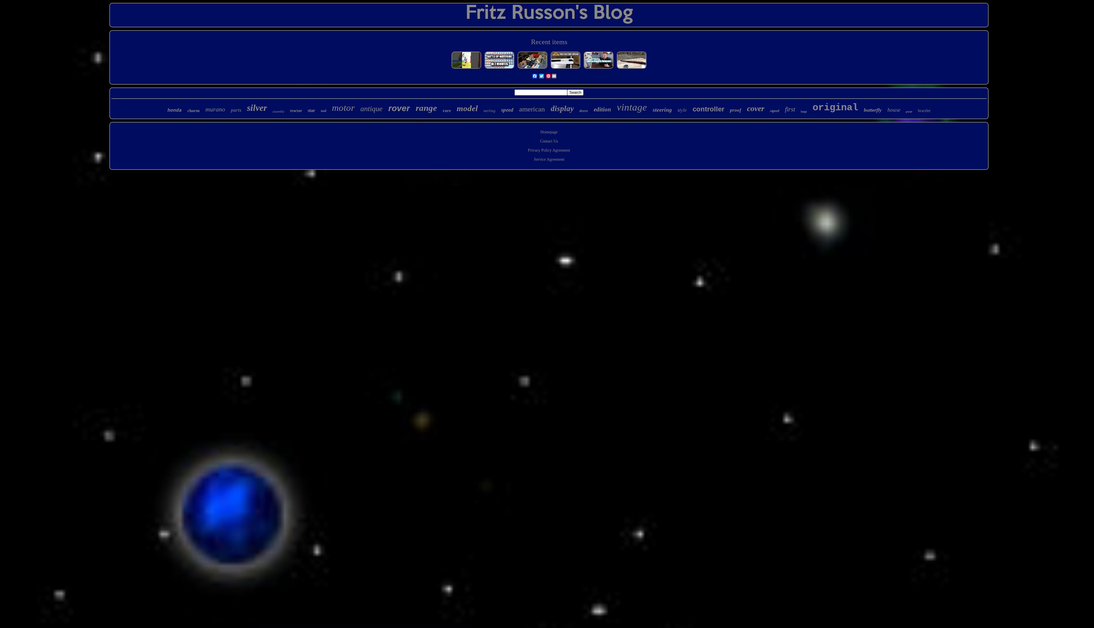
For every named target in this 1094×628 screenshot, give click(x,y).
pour (909, 111)
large (804, 111)
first (790, 109)
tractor (296, 111)
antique (371, 109)
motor (343, 108)
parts (236, 110)
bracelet (924, 111)
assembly (278, 111)
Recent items (549, 42)
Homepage (549, 132)
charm (193, 110)
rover (399, 108)
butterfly (873, 110)
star (311, 110)
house (893, 110)
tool (323, 111)
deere (583, 111)
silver (257, 108)
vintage (632, 107)
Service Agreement (549, 159)
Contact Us (549, 141)
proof (735, 110)
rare (447, 110)
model (467, 108)
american (532, 109)
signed (774, 111)
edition (602, 109)
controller (708, 109)
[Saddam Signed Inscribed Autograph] (599, 68)
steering (662, 110)
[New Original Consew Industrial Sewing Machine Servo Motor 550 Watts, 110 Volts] (532, 68)
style (682, 110)
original (835, 107)
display (562, 108)
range (426, 108)
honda (175, 110)
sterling (489, 111)
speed (507, 110)
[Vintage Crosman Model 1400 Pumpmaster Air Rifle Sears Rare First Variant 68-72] (632, 68)
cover (755, 108)
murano (215, 109)
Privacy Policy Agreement (549, 150)
